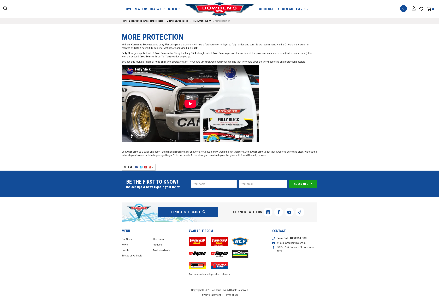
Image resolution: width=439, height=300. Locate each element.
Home (124, 21)
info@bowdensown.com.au (291, 243)
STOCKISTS (266, 9)
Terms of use (231, 294)
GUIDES (172, 9)
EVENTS (300, 9)
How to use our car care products (147, 21)
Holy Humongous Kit (201, 21)
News (125, 244)
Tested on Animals (132, 255)
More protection (222, 21)
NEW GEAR (141, 9)
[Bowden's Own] (219, 9)
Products (157, 244)
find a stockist (186, 212)
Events (125, 250)
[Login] (414, 9)
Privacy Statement (211, 294)
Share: (129, 167)
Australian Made (161, 250)
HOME (128, 9)
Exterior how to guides (177, 21)
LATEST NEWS (284, 9)
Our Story (127, 239)
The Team (158, 239)
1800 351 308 (298, 238)
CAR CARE (156, 9)
